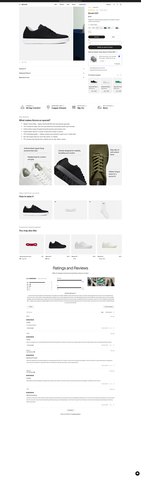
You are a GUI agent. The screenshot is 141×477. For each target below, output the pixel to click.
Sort (102, 312)
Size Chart (118, 63)
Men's (113, 37)
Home (89, 7)
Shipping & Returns (25, 73)
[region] (101, 281)
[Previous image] (20, 62)
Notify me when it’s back (105, 47)
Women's (96, 37)
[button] (39, 282)
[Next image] (22, 62)
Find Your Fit (82, 4)
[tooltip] (75, 293)
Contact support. (76, 414)
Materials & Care (24, 77)
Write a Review (104, 10)
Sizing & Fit (22, 69)
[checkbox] (105, 60)
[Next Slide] (113, 281)
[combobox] (102, 61)
